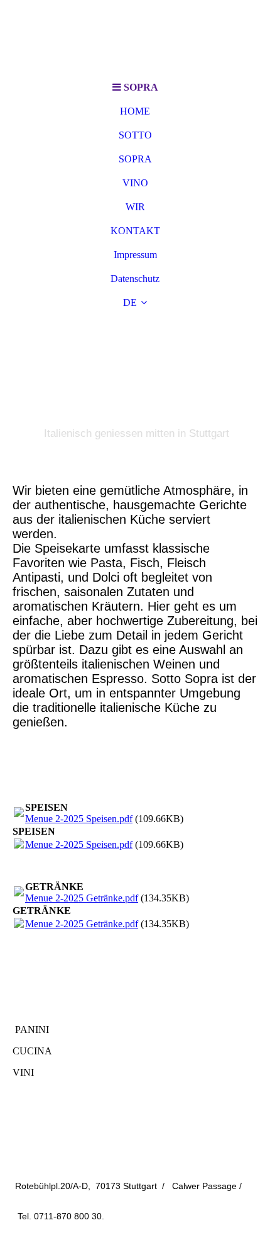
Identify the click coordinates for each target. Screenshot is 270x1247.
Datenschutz (135, 278)
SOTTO (135, 135)
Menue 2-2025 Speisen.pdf (78, 818)
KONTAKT (135, 230)
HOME (135, 111)
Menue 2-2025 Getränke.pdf (81, 898)
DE (130, 302)
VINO (135, 183)
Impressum (135, 254)
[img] (135, 37)
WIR (135, 206)
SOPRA (135, 159)
